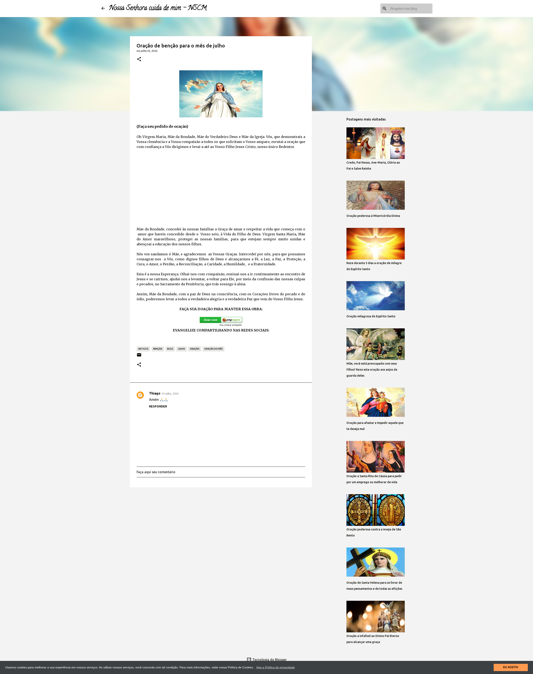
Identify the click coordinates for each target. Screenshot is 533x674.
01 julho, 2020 (170, 393)
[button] (139, 59)
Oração (194, 349)
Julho (181, 349)
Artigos (143, 349)
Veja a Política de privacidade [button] (275, 667)
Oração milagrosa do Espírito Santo (370, 316)
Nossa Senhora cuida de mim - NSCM (158, 8)
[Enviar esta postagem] (139, 356)
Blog (170, 349)
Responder (158, 406)
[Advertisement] (221, 183)
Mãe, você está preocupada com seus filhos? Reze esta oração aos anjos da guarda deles (371, 369)
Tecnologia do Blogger (269, 660)
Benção (157, 349)
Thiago (154, 393)
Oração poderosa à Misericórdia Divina (373, 215)
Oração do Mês (213, 349)
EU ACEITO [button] (510, 667)
